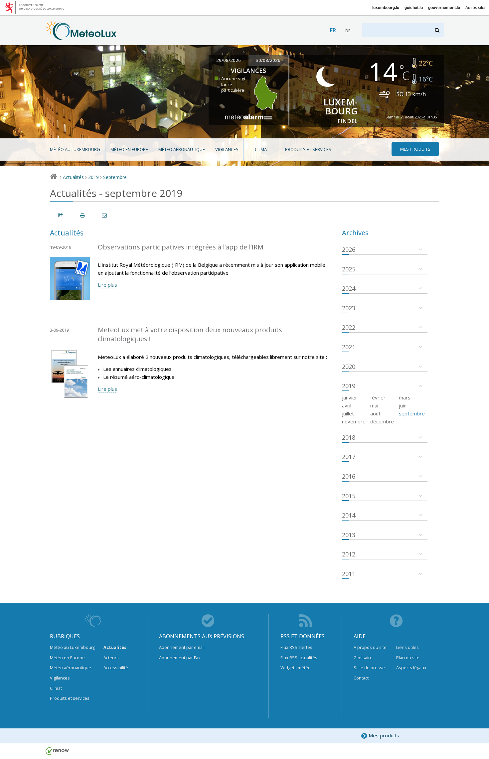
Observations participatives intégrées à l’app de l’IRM (180, 246)
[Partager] (61, 215)
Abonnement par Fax (180, 658)
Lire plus (107, 284)
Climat (262, 149)
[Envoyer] (105, 215)
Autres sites (475, 7)
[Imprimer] (83, 215)
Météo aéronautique (181, 149)
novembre (354, 421)
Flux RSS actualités (298, 658)
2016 (348, 476)
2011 (348, 574)
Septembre (115, 177)
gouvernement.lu (444, 7)
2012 (348, 554)
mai (374, 405)
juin (403, 405)
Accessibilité (115, 668)
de (347, 31)
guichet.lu (414, 7)
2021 (348, 347)
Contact (361, 678)
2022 (348, 327)
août (375, 413)
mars (404, 397)
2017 (348, 457)
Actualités (73, 177)
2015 (348, 496)
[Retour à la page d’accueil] (81, 37)
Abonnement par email (182, 647)
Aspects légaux (411, 668)
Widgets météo (295, 668)
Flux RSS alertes (296, 647)
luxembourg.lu (385, 7)
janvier (349, 397)
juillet (348, 413)
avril (346, 405)
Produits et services (308, 149)
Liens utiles (407, 647)
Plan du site (407, 658)
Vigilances (227, 149)
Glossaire (363, 658)
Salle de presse (369, 668)
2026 (348, 249)
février (378, 397)
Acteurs (111, 658)
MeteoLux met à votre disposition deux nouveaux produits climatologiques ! (190, 334)
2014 (348, 515)
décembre (382, 421)
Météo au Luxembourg (75, 149)
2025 (348, 269)
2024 (348, 288)
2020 (348, 367)
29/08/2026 (228, 60)
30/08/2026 (268, 60)
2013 (348, 535)
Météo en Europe (129, 149)
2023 (348, 308)
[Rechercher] (437, 30)
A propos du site (370, 647)
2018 (348, 437)
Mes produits (384, 735)
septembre (412, 413)
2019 (93, 177)
